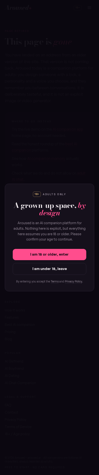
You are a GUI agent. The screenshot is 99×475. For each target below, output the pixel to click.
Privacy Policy (73, 281)
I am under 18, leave (49, 268)
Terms (55, 281)
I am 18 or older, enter (49, 254)
